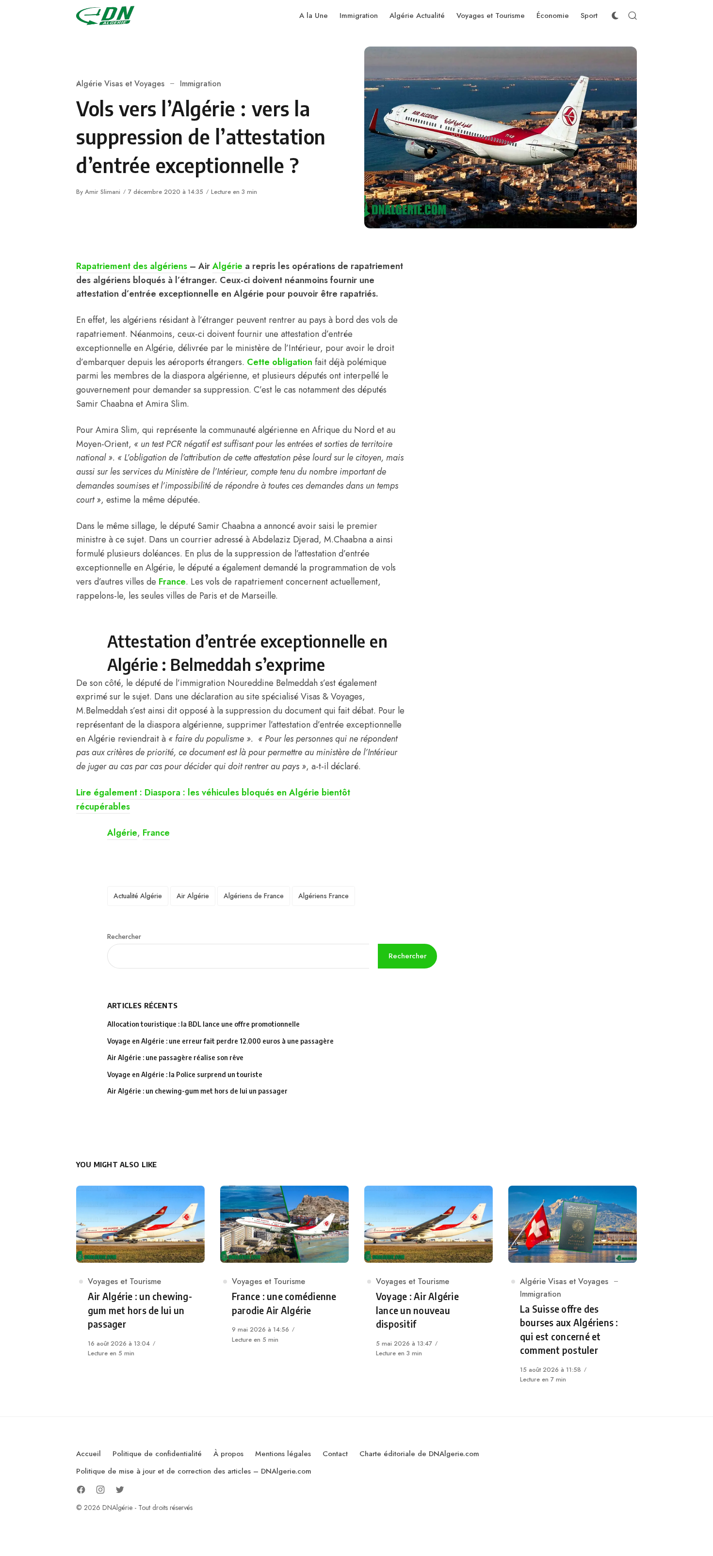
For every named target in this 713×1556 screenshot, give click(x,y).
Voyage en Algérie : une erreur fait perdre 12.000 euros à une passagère (220, 1041)
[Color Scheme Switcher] (615, 15)
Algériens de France (254, 896)
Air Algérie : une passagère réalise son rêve (176, 1057)
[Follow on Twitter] (120, 1489)
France (172, 581)
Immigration (200, 83)
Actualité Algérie (137, 896)
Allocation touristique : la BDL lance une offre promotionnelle (203, 1024)
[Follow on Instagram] (100, 1489)
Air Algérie (193, 896)
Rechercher (124, 936)
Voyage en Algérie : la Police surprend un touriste (184, 1074)
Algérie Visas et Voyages (120, 83)
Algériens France (323, 896)
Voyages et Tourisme (124, 1281)
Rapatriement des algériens (131, 266)
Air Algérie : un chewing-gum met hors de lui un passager (197, 1091)
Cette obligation (279, 362)
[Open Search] (632, 15)
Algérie (227, 266)
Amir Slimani (102, 191)
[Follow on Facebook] (81, 1489)
